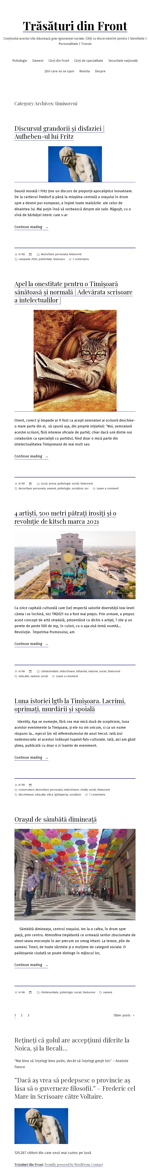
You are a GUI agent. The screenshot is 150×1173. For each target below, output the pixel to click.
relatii (84, 789)
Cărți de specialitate (88, 61)
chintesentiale (49, 671)
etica (50, 794)
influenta (81, 671)
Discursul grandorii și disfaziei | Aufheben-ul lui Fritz (59, 132)
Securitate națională (123, 61)
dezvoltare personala (54, 254)
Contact (97, 1164)
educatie (24, 676)
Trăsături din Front (75, 25)
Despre (100, 71)
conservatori (26, 789)
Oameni (37, 61)
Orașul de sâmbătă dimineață (55, 819)
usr (87, 488)
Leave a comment (108, 489)
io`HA (22, 254)
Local (44, 483)
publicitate (45, 259)
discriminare (26, 794)
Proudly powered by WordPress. (68, 1164)
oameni (51, 488)
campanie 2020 (28, 259)
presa (52, 483)
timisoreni (75, 254)
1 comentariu (81, 259)
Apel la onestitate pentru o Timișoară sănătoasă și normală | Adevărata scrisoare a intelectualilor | (73, 291)
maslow (93, 671)
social (75, 483)
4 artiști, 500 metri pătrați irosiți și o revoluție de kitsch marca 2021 (65, 517)
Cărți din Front (58, 61)
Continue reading (31, 227)
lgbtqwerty (61, 794)
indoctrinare (67, 671)
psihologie (64, 483)
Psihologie (19, 61)
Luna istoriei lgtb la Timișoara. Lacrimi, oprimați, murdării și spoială (70, 704)
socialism (77, 488)
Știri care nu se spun (59, 71)
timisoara (59, 259)
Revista (84, 71)
